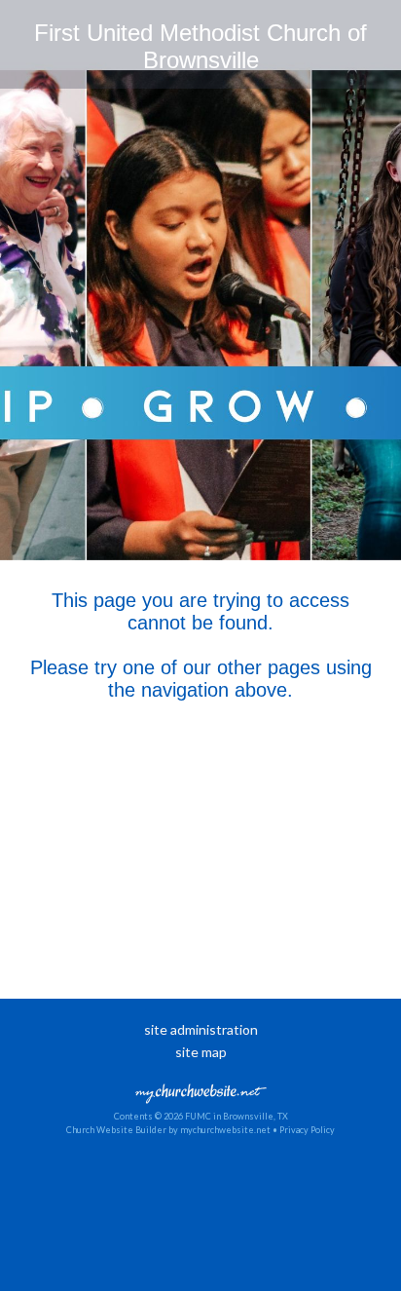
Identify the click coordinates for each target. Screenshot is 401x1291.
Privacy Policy (307, 1129)
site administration (201, 1029)
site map (201, 1052)
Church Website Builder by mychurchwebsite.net (168, 1129)
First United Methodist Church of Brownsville (200, 46)
